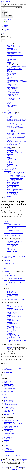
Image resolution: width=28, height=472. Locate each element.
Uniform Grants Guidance (10, 388)
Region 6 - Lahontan (12, 187)
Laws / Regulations (8, 429)
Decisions (9, 158)
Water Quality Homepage (13, 230)
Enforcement (10, 83)
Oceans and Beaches (12, 129)
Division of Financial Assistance (18, 176)
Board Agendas (8, 381)
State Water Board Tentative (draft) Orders (14, 299)
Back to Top (7, 435)
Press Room (7, 260)
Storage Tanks (10, 95)
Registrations (10, 164)
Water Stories (7, 26)
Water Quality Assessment (13, 98)
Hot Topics (6, 268)
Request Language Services (10, 404)
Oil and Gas (10, 130)
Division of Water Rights (16, 179)
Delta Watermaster (11, 78)
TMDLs (9, 140)
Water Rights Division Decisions (15, 295)
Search (5, 197)
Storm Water (10, 97)
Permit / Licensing (11, 90)
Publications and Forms (9, 271)
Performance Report (9, 408)
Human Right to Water (12, 87)
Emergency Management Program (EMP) (17, 81)
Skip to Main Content (6, 1)
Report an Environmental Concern (12, 368)
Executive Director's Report (13, 52)
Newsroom (6, 25)
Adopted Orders (11, 53)
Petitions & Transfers (12, 159)
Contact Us (6, 28)
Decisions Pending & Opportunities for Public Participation (13, 422)
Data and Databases (8, 266)
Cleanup (9, 310)
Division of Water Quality (16, 178)
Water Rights (7, 147)
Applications (10, 154)
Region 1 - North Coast (12, 180)
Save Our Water (8, 369)
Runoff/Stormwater (11, 326)
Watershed (9, 338)
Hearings (9, 157)
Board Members (11, 45)
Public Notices (10, 161)
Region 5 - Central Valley (13, 186)
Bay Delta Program (11, 150)
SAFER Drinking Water (13, 92)
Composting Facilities (12, 115)
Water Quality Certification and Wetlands (17, 141)
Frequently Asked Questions (11, 426)
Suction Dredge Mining (12, 330)
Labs (8, 109)
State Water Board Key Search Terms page (14, 235)
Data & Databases (8, 400)
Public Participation (11, 63)
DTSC (20, 468)
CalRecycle (12, 468)
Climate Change (11, 74)
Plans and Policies (11, 59)
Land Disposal (10, 123)
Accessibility (7, 440)
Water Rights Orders (12, 296)
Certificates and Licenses (13, 104)
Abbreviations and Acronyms (11, 420)
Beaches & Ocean (11, 71)
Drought (9, 315)
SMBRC (9, 350)
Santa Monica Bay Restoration (14, 194)
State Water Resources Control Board (16, 172)
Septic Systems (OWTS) (13, 94)
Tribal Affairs (7, 411)
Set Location (19, 7)
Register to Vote (8, 372)
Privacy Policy (7, 438)
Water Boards (7, 171)
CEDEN (6, 399)
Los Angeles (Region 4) (13, 244)
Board (5, 43)
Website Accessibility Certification (14, 455)
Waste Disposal (10, 333)
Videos (8, 60)
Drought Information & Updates (15, 80)
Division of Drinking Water (16, 175)
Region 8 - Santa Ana (12, 190)
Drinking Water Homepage (13, 224)
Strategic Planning (11, 57)
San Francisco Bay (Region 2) (14, 241)
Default (2, 10)
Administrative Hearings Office (14, 69)
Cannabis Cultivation (12, 73)
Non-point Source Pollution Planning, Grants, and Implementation (16, 125)
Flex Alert (6, 371)
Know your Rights (9, 385)
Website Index (7, 414)
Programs (6, 64)
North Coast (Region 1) (12, 239)
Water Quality (7, 112)
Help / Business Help (9, 386)
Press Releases (10, 56)
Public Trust (10, 162)
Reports (9, 166)
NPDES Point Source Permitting (15, 127)
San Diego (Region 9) (12, 251)
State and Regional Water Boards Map (13, 233)
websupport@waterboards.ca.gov (9, 217)
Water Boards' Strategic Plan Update (13, 275)
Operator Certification (12, 88)
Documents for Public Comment (15, 55)
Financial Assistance (12, 84)
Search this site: (4, 36)
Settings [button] (6, 30)
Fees (8, 155)
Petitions (9, 50)
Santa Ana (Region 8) (12, 249)
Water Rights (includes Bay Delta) (15, 336)
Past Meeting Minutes (12, 49)
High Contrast (4, 12)
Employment (7, 424)
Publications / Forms (9, 433)
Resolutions (10, 291)
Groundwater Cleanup (12, 118)
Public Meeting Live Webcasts (17, 280)
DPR (16, 468)
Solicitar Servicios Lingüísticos (11, 406)
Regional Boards (23, 461)
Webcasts (9, 62)
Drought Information (9, 401)
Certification (10, 308)
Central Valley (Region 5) (13, 245)
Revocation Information (13, 165)
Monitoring (9, 322)
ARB (6, 468)
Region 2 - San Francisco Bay (14, 182)
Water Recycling (11, 334)
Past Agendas (10, 48)
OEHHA (25, 468)
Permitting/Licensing (12, 323)
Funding (9, 317)
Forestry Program (11, 116)
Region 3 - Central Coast (13, 183)
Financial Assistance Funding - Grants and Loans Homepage (16, 226)
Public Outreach (11, 324)
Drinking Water (8, 101)
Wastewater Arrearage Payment (11, 413)
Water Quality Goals (12, 144)
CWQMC (9, 347)
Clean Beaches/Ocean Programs (15, 309)
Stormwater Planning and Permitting (16, 136)
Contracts (9, 77)
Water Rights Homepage (13, 228)
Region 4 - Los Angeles (13, 185)
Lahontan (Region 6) (12, 246)
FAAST (6, 403)
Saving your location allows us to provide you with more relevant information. (13, 5)
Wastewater (10, 331)
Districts (9, 108)
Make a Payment (8, 384)
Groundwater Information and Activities (16, 119)
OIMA (5, 397)
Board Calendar (8, 278)
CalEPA (9, 196)
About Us (6, 23)
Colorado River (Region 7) (13, 248)
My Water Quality (11, 193)
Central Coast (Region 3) (13, 242)
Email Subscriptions (9, 263)
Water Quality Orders (12, 292)
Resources (3, 394)
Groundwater (10, 85)
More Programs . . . (11, 99)
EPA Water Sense (8, 366)
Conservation (10, 76)
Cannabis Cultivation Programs (14, 306)
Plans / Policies (7, 430)
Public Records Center (9, 431)
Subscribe (6, 29)
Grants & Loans (8, 427)
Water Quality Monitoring (13, 143)
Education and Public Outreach (14, 316)
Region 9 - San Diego (12, 192)
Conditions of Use (8, 437)
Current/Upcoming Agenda (13, 46)
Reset (2, 13)
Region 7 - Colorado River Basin (15, 189)
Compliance (10, 106)
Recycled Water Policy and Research (16, 133)
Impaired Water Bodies (12, 320)
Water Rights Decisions (12, 294)
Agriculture (9, 70)
